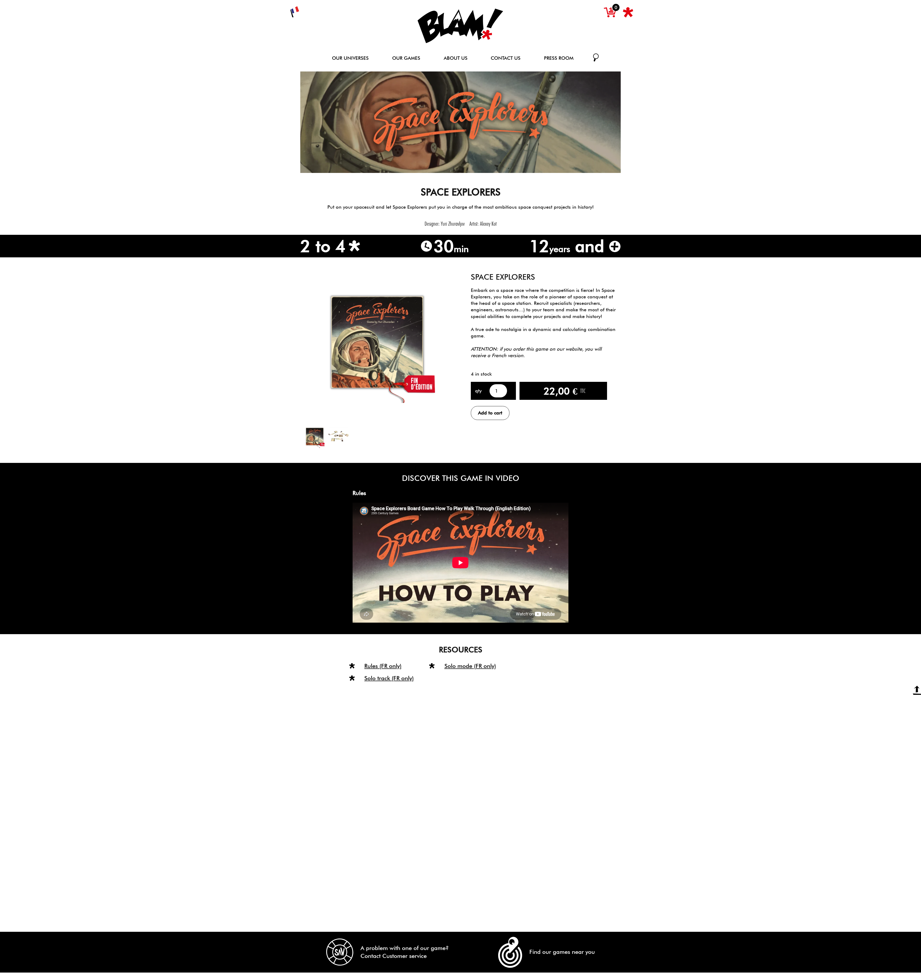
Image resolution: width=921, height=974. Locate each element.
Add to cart (490, 413)
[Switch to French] (294, 12)
